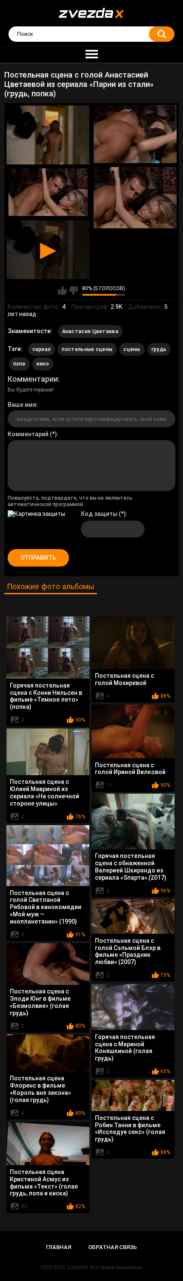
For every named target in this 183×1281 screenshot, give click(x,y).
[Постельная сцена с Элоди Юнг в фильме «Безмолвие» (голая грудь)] (47, 964)
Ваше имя (22, 404)
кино (43, 364)
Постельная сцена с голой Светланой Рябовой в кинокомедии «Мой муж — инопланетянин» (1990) (45, 907)
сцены (131, 349)
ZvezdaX (77, 1267)
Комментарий (28, 434)
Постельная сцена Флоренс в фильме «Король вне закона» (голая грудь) (40, 1089)
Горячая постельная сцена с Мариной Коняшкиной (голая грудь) (125, 1047)
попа (19, 364)
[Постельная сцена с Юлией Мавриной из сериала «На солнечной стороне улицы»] (47, 751)
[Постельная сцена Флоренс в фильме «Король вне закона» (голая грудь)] (47, 1053)
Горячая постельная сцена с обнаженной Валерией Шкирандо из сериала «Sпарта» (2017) (130, 866)
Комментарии (33, 378)
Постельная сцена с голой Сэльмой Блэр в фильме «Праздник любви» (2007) (127, 951)
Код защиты (99, 513)
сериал (41, 349)
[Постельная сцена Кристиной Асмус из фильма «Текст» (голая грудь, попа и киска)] (47, 1143)
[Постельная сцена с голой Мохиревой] (133, 642)
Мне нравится (62, 290)
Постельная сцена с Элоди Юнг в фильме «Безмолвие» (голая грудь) (40, 1002)
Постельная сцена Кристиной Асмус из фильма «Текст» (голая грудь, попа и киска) (44, 1183)
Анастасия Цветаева (90, 331)
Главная (58, 1247)
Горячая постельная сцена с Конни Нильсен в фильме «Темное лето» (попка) (46, 696)
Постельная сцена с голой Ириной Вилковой (130, 769)
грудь (159, 349)
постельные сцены (87, 349)
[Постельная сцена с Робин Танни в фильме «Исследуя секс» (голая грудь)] (133, 1095)
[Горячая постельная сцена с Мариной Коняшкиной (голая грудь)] (133, 1007)
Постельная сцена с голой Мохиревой (124, 679)
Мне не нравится (73, 290)
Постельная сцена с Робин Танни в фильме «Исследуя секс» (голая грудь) (130, 1128)
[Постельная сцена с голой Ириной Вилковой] (133, 731)
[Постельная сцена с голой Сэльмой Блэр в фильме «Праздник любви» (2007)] (133, 916)
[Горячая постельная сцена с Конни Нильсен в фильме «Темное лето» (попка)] (47, 647)
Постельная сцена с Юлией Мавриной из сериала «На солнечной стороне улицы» (44, 792)
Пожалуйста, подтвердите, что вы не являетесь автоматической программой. (70, 501)
